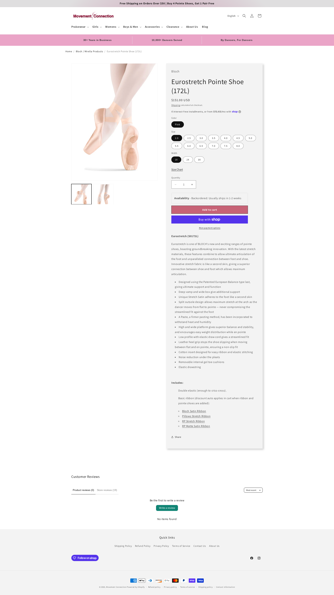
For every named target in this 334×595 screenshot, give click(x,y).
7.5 (226, 145)
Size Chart (177, 169)
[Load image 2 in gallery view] (103, 194)
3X (199, 159)
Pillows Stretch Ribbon (196, 416)
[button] (79, 27)
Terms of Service (181, 545)
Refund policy (154, 587)
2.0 (176, 138)
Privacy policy (170, 587)
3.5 (213, 138)
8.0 (238, 145)
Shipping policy (205, 587)
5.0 (250, 138)
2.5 (189, 138)
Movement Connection (116, 587)
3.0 (201, 138)
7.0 (213, 145)
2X (187, 159)
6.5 (201, 145)
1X (176, 159)
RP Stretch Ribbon (193, 421)
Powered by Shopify (136, 587)
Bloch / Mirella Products (89, 51)
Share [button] (178, 437)
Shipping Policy (123, 545)
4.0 (226, 138)
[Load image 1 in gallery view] (81, 194)
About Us (214, 545)
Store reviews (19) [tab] (107, 490)
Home (68, 51)
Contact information (225, 587)
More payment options (209, 227)
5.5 (176, 145)
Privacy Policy (161, 545)
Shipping (175, 105)
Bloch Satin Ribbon (194, 411)
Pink (177, 124)
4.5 (238, 138)
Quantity (175, 177)
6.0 (189, 145)
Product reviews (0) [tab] (83, 490)
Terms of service (187, 587)
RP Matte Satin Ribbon (196, 426)
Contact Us (199, 545)
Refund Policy (142, 545)
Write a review (167, 508)
